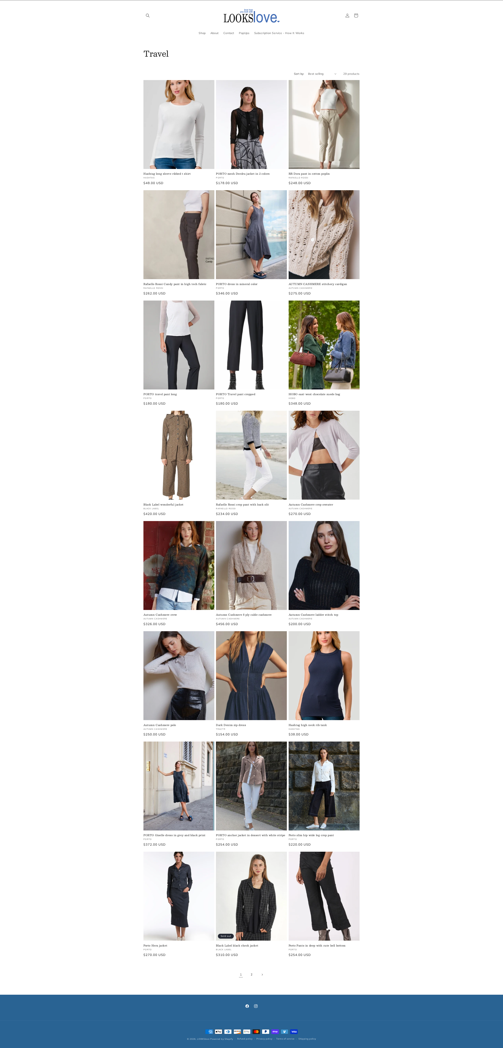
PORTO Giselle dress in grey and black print (174, 835)
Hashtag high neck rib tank (308, 725)
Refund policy (245, 1038)
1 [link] (241, 974)
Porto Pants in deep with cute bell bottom (317, 945)
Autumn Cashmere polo (159, 725)
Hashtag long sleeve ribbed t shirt (167, 173)
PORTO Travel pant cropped (235, 394)
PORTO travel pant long (160, 394)
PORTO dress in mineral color (237, 284)
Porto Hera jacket (155, 945)
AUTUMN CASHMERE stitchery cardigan (318, 284)
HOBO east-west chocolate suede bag (314, 394)
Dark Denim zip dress (231, 725)
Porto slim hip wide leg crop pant (311, 835)
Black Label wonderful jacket (163, 504)
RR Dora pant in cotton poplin (309, 173)
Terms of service (285, 1038)
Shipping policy (307, 1038)
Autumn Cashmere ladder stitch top (313, 614)
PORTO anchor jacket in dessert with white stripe (250, 835)
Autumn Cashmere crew (160, 614)
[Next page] (262, 974)
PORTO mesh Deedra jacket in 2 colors (243, 173)
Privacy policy (264, 1038)
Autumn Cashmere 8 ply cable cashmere (244, 614)
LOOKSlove (203, 1039)
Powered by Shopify (221, 1039)
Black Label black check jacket (237, 945)
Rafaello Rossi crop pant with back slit (242, 504)
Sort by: (299, 74)
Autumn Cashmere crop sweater (311, 504)
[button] (147, 15)
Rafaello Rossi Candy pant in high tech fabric (175, 284)
